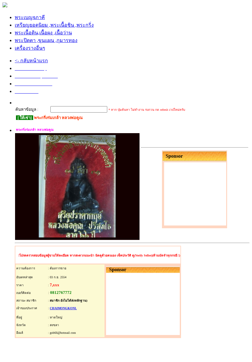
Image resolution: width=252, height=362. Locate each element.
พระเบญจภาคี (30, 17)
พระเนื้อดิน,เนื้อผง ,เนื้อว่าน (43, 32)
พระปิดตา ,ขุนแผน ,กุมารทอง (46, 40)
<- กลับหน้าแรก (31, 60)
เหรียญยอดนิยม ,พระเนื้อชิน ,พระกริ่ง (54, 25)
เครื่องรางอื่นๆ (30, 48)
